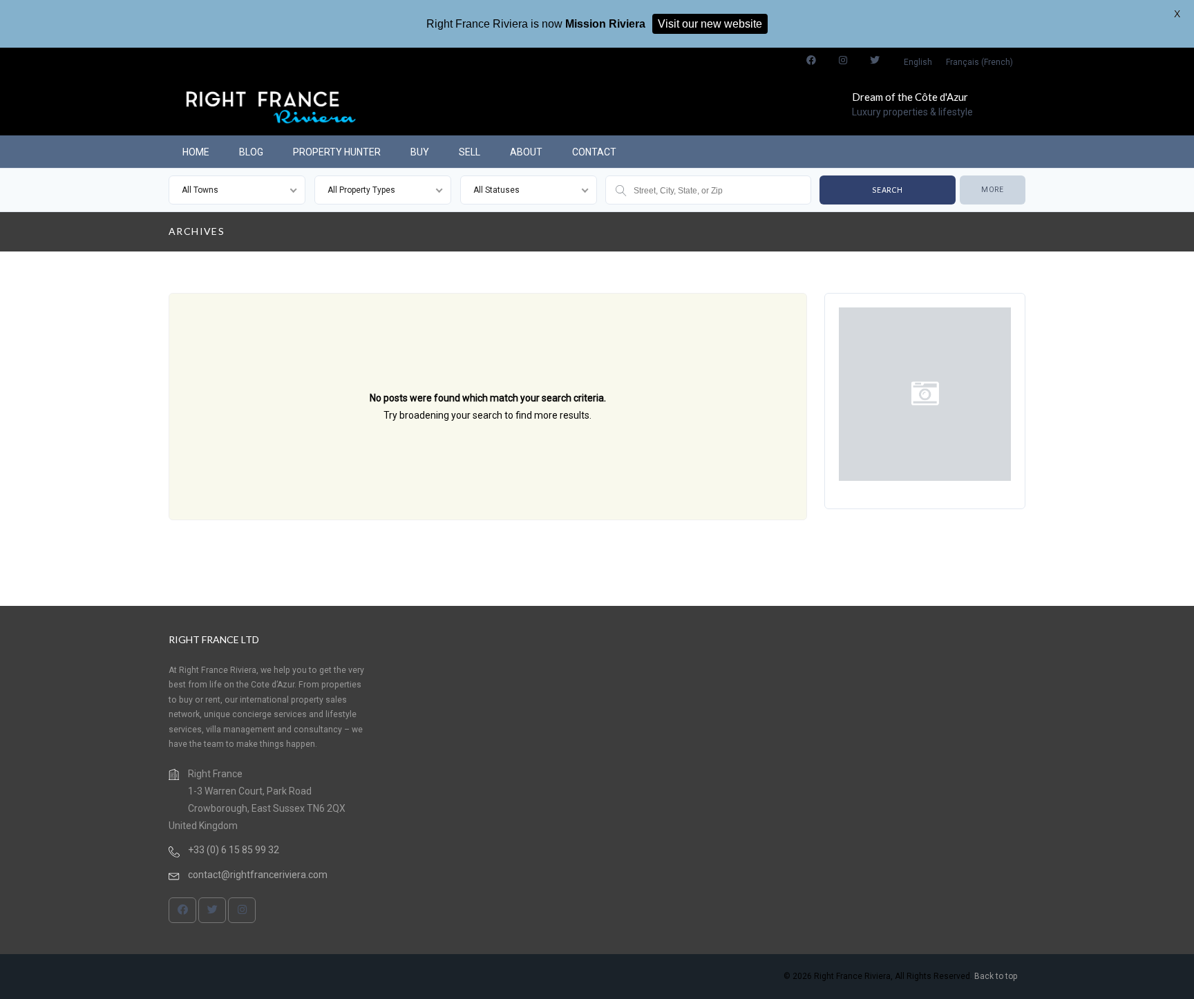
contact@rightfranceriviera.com (258, 874)
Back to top (995, 976)
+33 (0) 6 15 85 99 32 (233, 849)
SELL (469, 152)
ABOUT (526, 152)
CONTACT (594, 152)
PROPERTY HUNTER (337, 152)
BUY (419, 152)
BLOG (251, 152)
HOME (195, 152)
